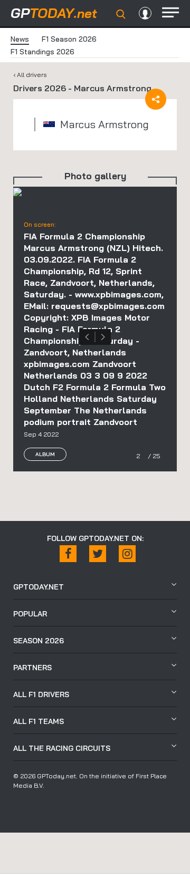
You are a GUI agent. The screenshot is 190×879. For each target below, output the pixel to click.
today (54, 13)
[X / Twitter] (97, 553)
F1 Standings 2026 (42, 51)
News (20, 39)
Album (45, 454)
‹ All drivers (30, 75)
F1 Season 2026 (69, 39)
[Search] (121, 14)
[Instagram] (127, 553)
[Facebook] (68, 553)
